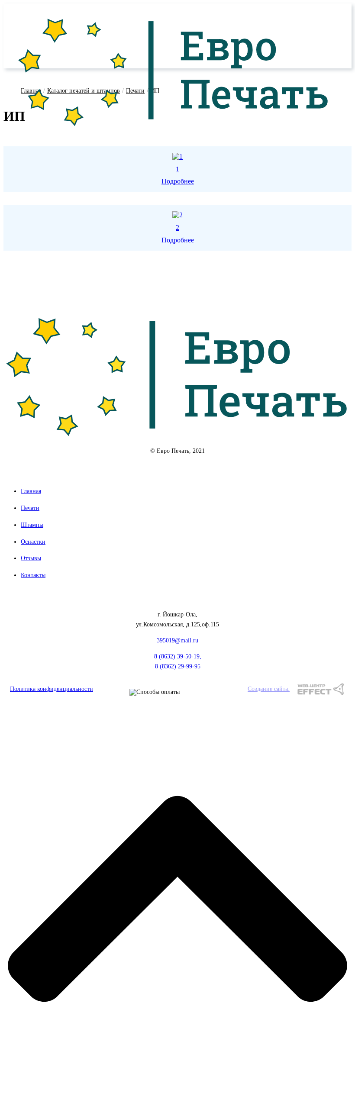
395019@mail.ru (177, 640)
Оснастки (33, 542)
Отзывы (31, 558)
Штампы (32, 525)
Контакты (33, 575)
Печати (30, 508)
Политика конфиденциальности (51, 689)
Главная (31, 491)
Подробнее (177, 181)
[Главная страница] (174, 128)
